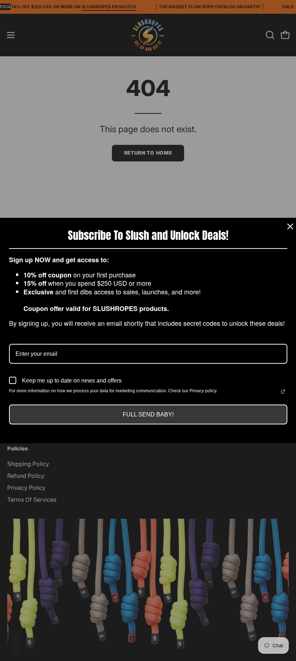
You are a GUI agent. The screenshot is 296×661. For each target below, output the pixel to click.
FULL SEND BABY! (148, 414)
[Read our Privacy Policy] (283, 391)
